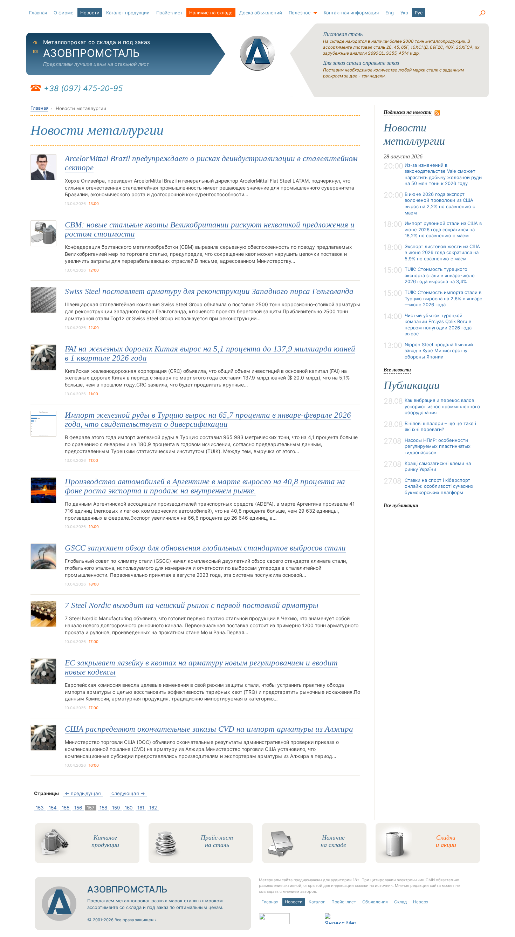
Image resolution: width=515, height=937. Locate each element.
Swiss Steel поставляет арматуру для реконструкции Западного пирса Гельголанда (209, 291)
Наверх (420, 901)
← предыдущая (83, 793)
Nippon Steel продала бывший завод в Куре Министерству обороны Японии (439, 351)
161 (140, 808)
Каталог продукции (128, 12)
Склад (400, 901)
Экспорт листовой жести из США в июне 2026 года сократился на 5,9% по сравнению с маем (442, 252)
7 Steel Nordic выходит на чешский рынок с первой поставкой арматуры (191, 605)
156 (78, 808)
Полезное (300, 12)
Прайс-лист (169, 12)
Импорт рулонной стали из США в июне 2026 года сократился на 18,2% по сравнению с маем (443, 229)
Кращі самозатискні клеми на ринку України (438, 466)
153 (40, 808)
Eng (389, 12)
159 (116, 808)
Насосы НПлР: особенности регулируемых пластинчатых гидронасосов (438, 446)
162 (153, 808)
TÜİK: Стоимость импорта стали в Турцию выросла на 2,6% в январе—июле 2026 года (443, 298)
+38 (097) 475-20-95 (83, 88)
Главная (38, 12)
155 (65, 808)
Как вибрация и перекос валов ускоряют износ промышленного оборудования (442, 406)
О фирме (64, 12)
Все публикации (401, 505)
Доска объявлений (260, 12)
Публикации (412, 385)
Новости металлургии (414, 134)
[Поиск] (482, 13)
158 (103, 808)
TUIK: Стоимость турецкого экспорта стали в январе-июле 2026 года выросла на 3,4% (440, 275)
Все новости (397, 369)
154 (53, 808)
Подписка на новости (408, 112)
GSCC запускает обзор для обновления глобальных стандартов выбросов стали (205, 547)
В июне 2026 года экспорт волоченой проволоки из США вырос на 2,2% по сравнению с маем (440, 203)
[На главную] (257, 53)
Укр (404, 12)
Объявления (375, 901)
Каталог (317, 901)
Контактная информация (351, 12)
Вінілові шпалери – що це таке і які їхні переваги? (440, 426)
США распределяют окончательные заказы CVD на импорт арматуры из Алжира (209, 729)
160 (128, 808)
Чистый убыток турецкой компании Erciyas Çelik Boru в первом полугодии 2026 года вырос (438, 325)
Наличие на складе (211, 12)
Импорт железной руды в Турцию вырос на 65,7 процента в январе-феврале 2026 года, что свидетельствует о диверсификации (208, 420)
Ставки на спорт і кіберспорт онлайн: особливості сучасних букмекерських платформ (439, 486)
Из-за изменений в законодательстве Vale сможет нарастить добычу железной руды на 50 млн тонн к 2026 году (443, 174)
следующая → (128, 793)
